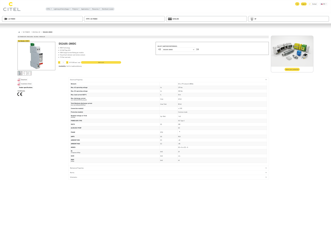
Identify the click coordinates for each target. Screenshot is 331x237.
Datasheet (24, 79)
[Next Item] (197, 49)
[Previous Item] (159, 49)
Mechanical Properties (77, 168)
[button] (297, 4)
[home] (19, 32)
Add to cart (101, 62)
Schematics (73, 177)
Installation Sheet (26, 84)
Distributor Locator (108, 9)
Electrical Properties (76, 80)
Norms (72, 172)
